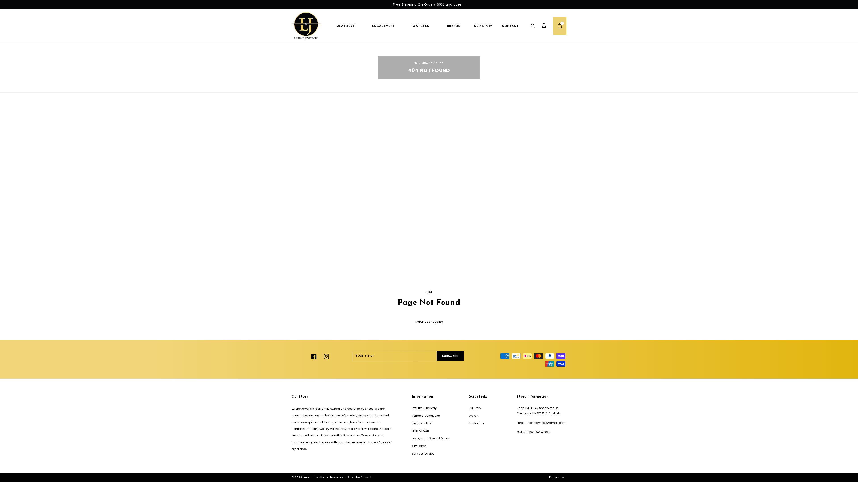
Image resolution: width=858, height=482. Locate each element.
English (554, 477)
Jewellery (345, 26)
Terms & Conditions (426, 416)
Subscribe (450, 355)
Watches (421, 26)
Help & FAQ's (420, 431)
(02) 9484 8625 (540, 432)
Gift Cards (419, 446)
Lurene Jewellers (314, 477)
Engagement (383, 26)
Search (473, 416)
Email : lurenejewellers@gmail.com (541, 423)
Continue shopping (429, 322)
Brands (454, 26)
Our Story (474, 408)
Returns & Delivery (424, 408)
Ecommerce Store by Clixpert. (351, 477)
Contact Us (476, 423)
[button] (533, 26)
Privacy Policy (421, 423)
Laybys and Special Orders (431, 438)
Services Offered (423, 453)
